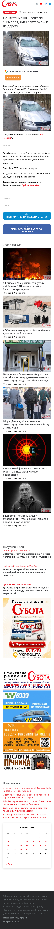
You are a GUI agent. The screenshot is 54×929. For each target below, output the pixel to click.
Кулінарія (7, 566)
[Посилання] (9, 4)
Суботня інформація (20, 550)
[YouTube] (41, 4)
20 (27, 849)
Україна (33, 566)
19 (21, 849)
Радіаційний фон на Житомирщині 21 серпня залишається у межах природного (26, 471)
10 (8, 845)
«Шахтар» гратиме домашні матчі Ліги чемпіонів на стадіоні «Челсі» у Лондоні (27, 555)
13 (27, 845)
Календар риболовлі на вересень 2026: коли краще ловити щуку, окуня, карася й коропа (24, 816)
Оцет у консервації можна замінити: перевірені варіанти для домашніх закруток (25, 572)
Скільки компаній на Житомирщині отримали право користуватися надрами (25, 809)
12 (21, 845)
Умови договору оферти (15, 917)
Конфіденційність (11, 921)
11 (14, 845)
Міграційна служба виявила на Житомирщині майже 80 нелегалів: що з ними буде (26, 424)
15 (39, 845)
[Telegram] (50, 4)
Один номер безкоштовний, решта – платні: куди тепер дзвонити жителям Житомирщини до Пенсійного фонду (26, 377)
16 (46, 845)
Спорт (6, 550)
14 (33, 845)
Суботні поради (20, 566)
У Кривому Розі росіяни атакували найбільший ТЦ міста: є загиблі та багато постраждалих (23, 286)
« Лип (9, 864)
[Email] (37, 4)
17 (8, 849)
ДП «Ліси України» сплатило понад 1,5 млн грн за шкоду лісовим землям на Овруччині (26, 590)
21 (33, 849)
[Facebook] (46, 4)
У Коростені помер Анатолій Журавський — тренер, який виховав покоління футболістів (25, 519)
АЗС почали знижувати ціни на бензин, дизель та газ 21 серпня (27, 332)
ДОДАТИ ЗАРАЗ (13, 77)
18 (14, 849)
